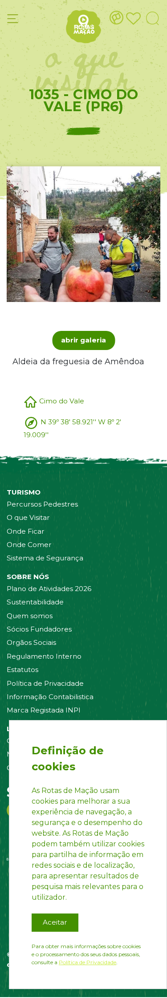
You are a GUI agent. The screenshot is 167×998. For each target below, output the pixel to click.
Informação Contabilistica (50, 696)
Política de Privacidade (45, 683)
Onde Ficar (26, 531)
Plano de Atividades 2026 (49, 588)
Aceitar (55, 922)
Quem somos (30, 616)
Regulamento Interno (44, 656)
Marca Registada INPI (44, 710)
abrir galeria (83, 340)
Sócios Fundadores (39, 629)
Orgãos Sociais (31, 642)
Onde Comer (29, 544)
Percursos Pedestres (42, 504)
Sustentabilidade (35, 602)
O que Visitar (28, 517)
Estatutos (22, 669)
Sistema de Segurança (45, 558)
